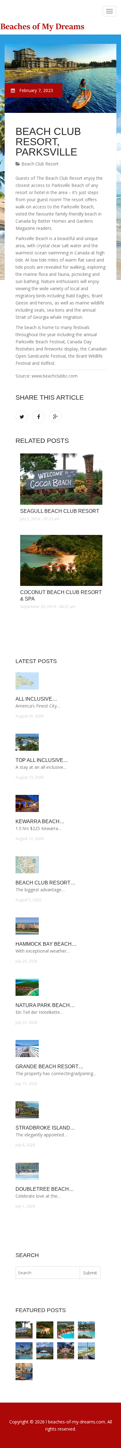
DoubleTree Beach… (45, 1189)
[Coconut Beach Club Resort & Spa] (61, 560)
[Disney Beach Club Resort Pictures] (24, 1350)
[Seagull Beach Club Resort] (61, 478)
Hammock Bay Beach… (46, 944)
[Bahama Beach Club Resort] (86, 1350)
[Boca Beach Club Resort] (65, 1350)
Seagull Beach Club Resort (59, 511)
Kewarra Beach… (40, 821)
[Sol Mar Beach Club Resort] (24, 1371)
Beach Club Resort (39, 164)
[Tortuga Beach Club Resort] (86, 1330)
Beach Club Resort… (45, 882)
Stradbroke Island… (45, 1127)
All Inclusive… (36, 699)
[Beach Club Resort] (44, 1350)
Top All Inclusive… (42, 760)
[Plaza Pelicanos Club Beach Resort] (65, 1330)
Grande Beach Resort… (49, 1066)
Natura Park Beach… (45, 1005)
